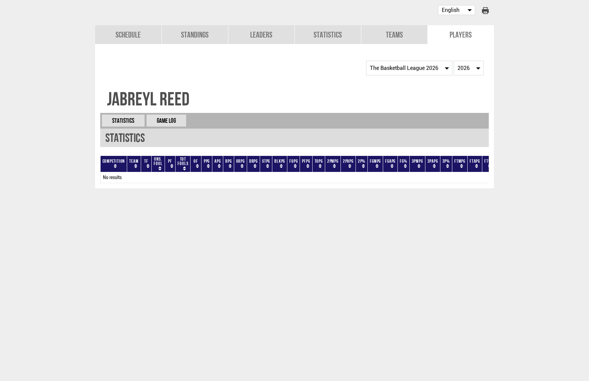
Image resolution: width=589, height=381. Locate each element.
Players (461, 34)
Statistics (328, 34)
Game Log (166, 120)
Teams (394, 34)
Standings (195, 34)
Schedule (128, 34)
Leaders (261, 34)
